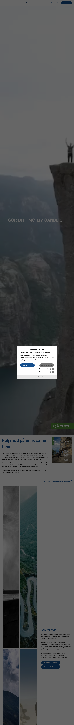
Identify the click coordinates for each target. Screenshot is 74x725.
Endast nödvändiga (46, 365)
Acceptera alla (27, 365)
